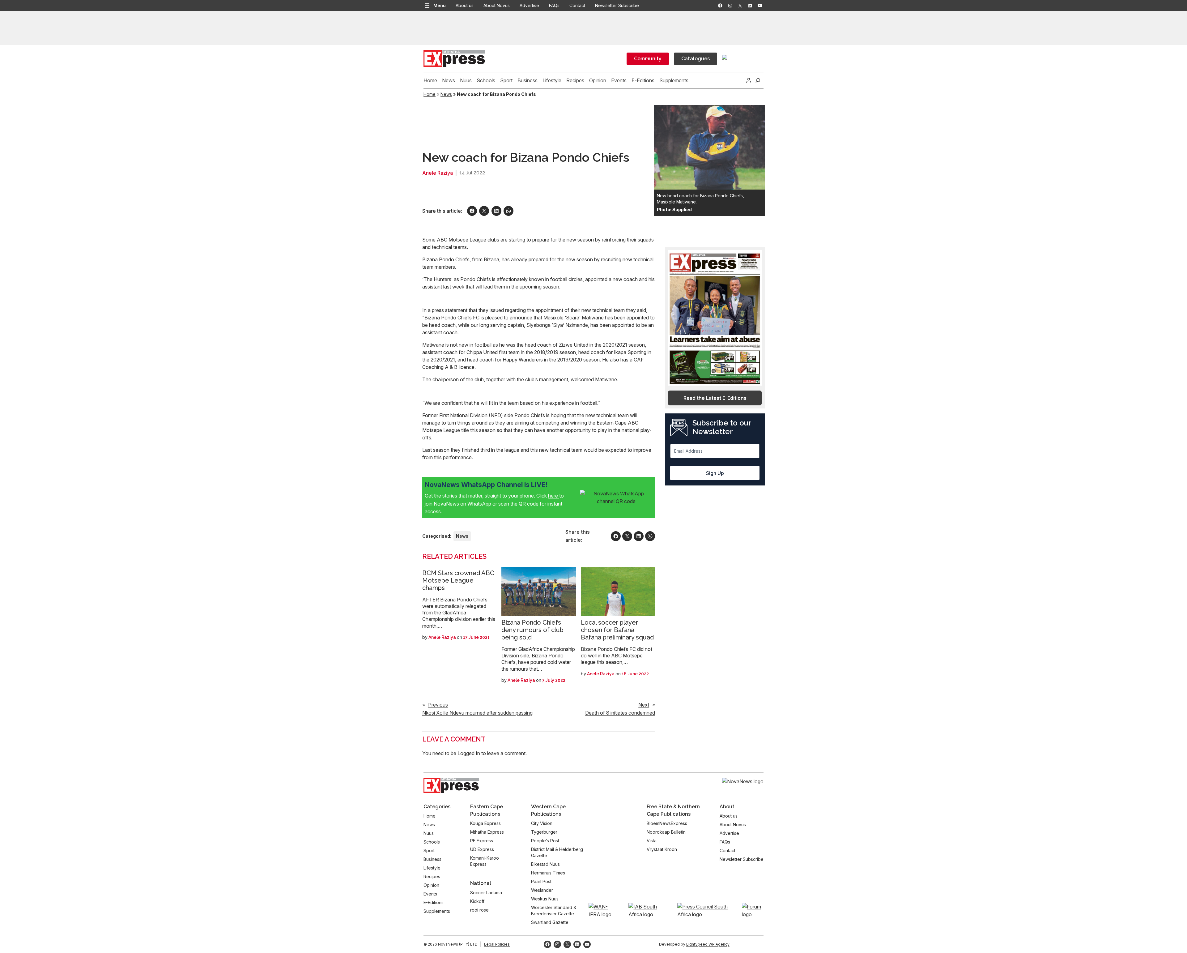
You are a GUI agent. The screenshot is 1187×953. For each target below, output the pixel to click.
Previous (438, 705)
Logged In (468, 753)
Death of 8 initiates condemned (620, 713)
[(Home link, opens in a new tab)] (451, 785)
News (446, 94)
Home (429, 94)
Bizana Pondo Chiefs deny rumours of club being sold (532, 630)
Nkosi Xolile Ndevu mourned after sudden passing (477, 713)
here (553, 496)
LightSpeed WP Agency (708, 944)
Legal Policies (497, 944)
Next (643, 705)
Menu (439, 5)
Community (648, 59)
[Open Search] (758, 80)
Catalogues (695, 59)
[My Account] (748, 80)
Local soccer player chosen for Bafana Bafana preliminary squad (617, 630)
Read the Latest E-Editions (715, 398)
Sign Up (715, 473)
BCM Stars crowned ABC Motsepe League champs (458, 580)
